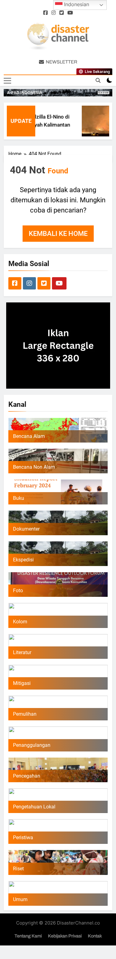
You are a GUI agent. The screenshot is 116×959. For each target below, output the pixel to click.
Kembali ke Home (58, 233)
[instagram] (53, 13)
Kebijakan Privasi (65, 935)
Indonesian (75, 4)
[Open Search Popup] (98, 80)
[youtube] (70, 13)
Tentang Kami (28, 935)
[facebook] (45, 13)
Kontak (95, 935)
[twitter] (62, 13)
